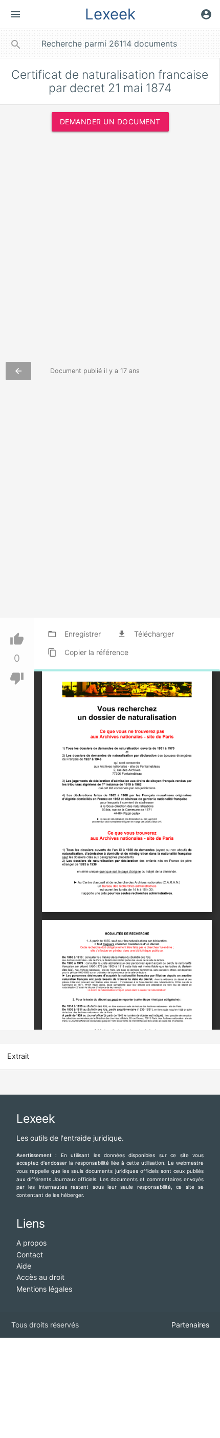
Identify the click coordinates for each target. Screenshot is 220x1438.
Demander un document (110, 121)
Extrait (18, 1056)
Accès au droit (40, 1277)
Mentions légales (44, 1288)
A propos (31, 1242)
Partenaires (190, 1324)
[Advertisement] (110, 252)
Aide (23, 1265)
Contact (29, 1254)
